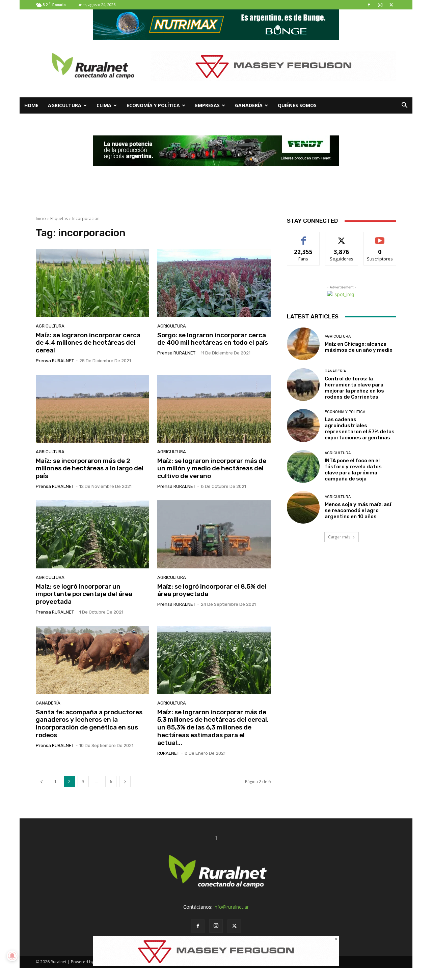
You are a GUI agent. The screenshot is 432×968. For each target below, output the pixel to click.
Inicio (41, 218)
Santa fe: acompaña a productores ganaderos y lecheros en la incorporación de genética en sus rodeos (89, 723)
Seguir (341, 237)
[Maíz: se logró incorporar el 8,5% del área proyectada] (214, 534)
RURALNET (168, 753)
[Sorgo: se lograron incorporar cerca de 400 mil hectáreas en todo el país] (214, 283)
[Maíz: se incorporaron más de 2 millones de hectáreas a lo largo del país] (92, 409)
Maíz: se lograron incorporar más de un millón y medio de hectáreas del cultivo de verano (211, 468)
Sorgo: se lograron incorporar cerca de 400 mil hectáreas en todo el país (212, 339)
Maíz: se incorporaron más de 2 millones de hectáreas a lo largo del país (89, 468)
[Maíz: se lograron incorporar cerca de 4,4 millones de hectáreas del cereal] (92, 283)
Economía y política (153, 105)
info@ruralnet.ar (231, 907)
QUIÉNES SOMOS (297, 105)
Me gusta (303, 237)
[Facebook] (369, 4)
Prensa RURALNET (55, 360)
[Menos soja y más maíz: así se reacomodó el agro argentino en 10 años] (303, 507)
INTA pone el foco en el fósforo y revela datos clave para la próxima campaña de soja (353, 470)
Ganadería (249, 105)
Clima (104, 105)
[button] (404, 106)
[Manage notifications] (12, 955)
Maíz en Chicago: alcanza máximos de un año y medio (359, 347)
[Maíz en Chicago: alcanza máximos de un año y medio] (303, 343)
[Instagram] (380, 4)
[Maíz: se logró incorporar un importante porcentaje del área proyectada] (92, 534)
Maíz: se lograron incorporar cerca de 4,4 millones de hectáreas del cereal (88, 342)
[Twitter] (391, 4)
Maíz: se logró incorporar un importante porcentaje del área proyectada (84, 594)
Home (31, 105)
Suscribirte (380, 237)
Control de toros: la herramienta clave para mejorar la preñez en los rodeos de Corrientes (354, 388)
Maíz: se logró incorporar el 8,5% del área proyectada (211, 590)
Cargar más (339, 537)
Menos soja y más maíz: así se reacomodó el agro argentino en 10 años (358, 510)
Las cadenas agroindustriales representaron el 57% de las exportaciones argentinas (360, 428)
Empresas (207, 105)
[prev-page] (41, 781)
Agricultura (64, 105)
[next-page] (125, 781)
